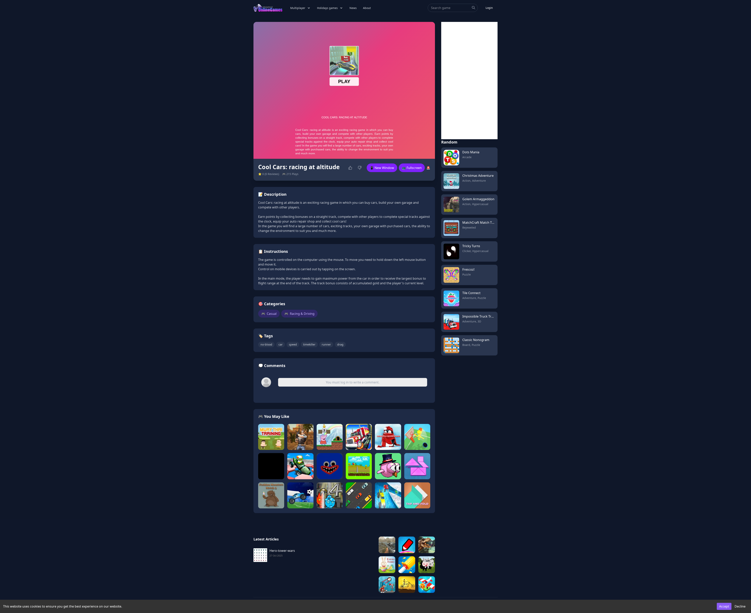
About (367, 8)
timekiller (309, 344)
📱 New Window (382, 168)
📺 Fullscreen (412, 168)
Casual (269, 313)
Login (489, 8)
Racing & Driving (299, 313)
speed (293, 344)
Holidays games (327, 8)
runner (326, 344)
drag (340, 344)
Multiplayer (297, 8)
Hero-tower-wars (282, 550)
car (280, 344)
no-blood (266, 344)
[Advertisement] (469, 80)
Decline (740, 606)
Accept (724, 606)
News (353, 8)
